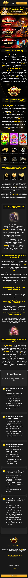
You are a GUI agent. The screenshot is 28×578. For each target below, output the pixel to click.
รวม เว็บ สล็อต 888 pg (7, 55)
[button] (13, 3)
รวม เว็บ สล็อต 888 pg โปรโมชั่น (15, 68)
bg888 (21, 549)
